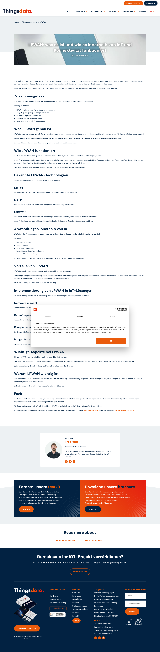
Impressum (99, 606)
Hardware (80, 11)
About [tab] (112, 317)
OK (111, 341)
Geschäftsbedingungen (104, 592)
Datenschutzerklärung (103, 599)
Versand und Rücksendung (105, 602)
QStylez (29, 639)
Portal (76, 621)
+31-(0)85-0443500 (103, 624)
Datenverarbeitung (58, 602)
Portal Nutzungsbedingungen (106, 596)
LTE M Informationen (94, 540)
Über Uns (76, 592)
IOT (68, 11)
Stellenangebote (79, 606)
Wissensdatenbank (29, 22)
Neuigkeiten (77, 599)
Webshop (113, 11)
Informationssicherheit (104, 609)
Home (16, 22)
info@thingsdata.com (103, 627)
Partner (75, 602)
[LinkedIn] (70, 461)
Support (75, 612)
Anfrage (26, 509)
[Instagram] (66, 461)
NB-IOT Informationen (65, 540)
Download (93, 509)
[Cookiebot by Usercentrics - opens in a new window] (117, 309)
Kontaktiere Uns (80, 572)
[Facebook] (74, 461)
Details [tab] (80, 317)
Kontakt (142, 11)
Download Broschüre (133, 3)
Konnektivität (97, 11)
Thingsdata (128, 11)
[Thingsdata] (17, 11)
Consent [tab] (47, 317)
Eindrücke (76, 596)
